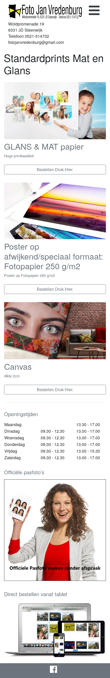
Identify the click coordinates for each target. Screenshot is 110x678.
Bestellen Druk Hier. (55, 169)
